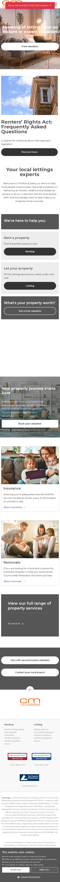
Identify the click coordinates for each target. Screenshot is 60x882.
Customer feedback (14, 842)
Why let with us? (41, 729)
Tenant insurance (12, 738)
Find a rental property (14, 729)
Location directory (32, 842)
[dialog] (30, 865)
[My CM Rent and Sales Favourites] (39, 6)
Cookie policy (22, 845)
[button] (30, 877)
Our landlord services (43, 732)
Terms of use (35, 845)
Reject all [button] (44, 870)
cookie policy (38, 865)
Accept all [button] (16, 870)
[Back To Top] (30, 690)
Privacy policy (48, 842)
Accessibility (9, 845)
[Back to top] (30, 702)
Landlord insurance (42, 735)
